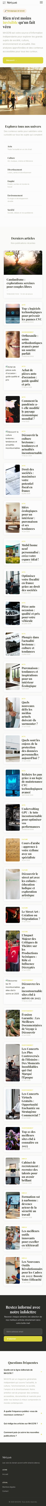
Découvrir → (11, 60)
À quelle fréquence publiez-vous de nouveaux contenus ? (20, 1413)
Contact (5, 1491)
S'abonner (11, 1339)
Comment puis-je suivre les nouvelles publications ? (21, 1434)
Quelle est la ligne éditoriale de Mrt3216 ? (18, 1372)
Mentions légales (8, 1487)
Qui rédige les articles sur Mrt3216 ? (21, 1423)
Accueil (5, 1474)
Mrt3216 (9, 2)
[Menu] (41, 2)
